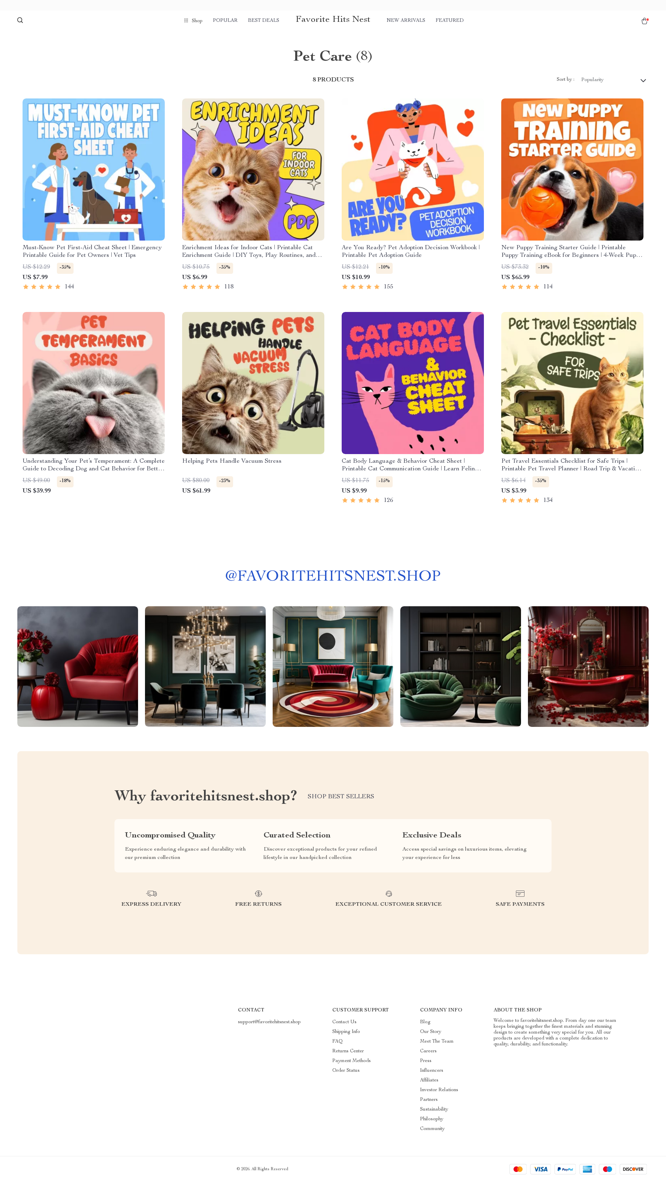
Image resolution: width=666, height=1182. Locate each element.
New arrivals (406, 20)
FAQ (337, 1041)
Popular (225, 20)
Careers (428, 1051)
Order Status (346, 1070)
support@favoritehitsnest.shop (269, 1022)
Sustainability (434, 1109)
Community (432, 1129)
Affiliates (429, 1080)
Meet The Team (437, 1041)
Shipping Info (346, 1031)
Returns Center (348, 1051)
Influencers (431, 1070)
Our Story (430, 1031)
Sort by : (565, 79)
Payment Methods (351, 1061)
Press (426, 1061)
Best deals (263, 20)
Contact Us (344, 1022)
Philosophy (431, 1119)
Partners (429, 1099)
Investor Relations (439, 1090)
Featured (450, 20)
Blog (425, 1022)
